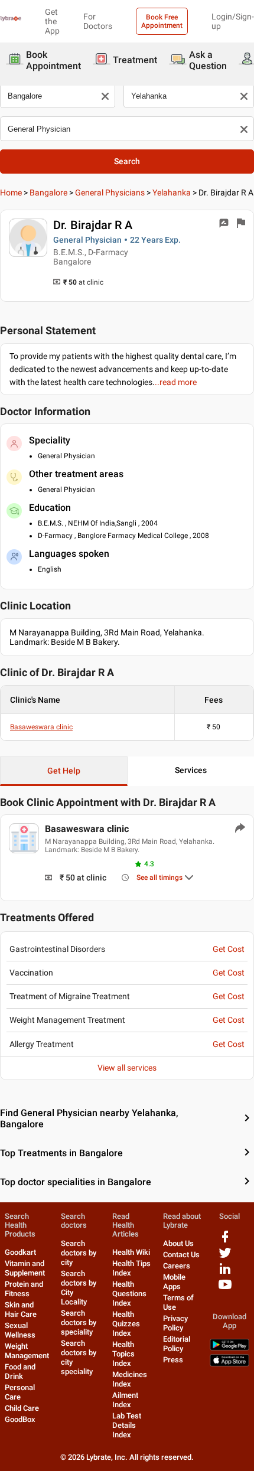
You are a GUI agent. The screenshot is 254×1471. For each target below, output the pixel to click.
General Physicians (110, 192)
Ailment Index (125, 1400)
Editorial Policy (176, 1344)
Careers (176, 1265)
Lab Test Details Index (126, 1425)
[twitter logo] (225, 1257)
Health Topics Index (123, 1354)
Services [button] (191, 770)
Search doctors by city (78, 1253)
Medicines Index (129, 1379)
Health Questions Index (129, 1293)
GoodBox (20, 1419)
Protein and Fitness (24, 1289)
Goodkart (20, 1252)
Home (11, 192)
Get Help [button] (63, 770)
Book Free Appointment (162, 21)
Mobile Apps (174, 1282)
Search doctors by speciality (78, 1322)
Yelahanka (171, 192)
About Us (178, 1243)
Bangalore (48, 192)
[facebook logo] (225, 1241)
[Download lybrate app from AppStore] (229, 1363)
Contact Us (181, 1254)
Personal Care (20, 1392)
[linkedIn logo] (225, 1272)
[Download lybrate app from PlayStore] (229, 1347)
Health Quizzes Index (126, 1324)
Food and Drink (20, 1371)
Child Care (22, 1408)
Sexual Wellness (20, 1330)
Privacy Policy (175, 1323)
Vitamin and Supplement (25, 1268)
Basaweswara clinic (41, 727)
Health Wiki (131, 1252)
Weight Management (27, 1351)
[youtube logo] (225, 1288)
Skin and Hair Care (21, 1309)
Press (173, 1359)
